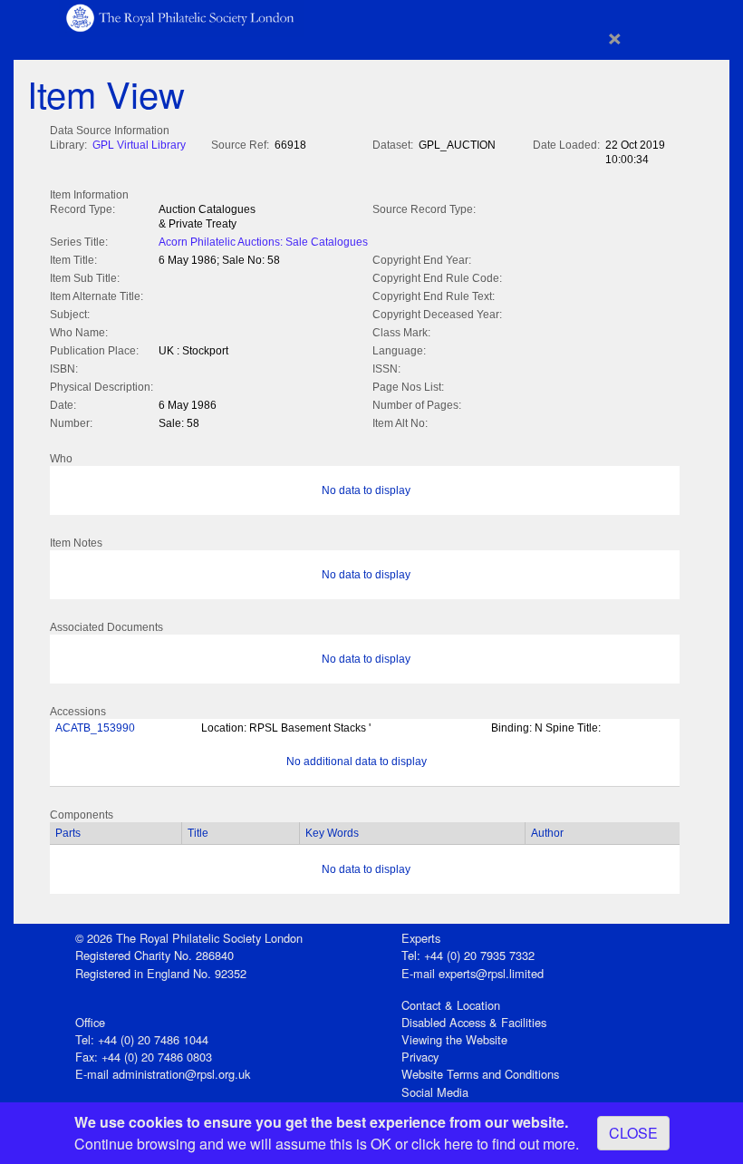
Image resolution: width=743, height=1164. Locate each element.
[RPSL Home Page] (181, 16)
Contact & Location (450, 1005)
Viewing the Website (454, 1039)
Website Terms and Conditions (480, 1073)
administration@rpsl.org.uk (181, 1073)
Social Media (434, 1092)
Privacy (420, 1056)
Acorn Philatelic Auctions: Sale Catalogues (263, 242)
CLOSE (633, 1132)
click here (442, 1143)
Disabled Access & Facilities (473, 1022)
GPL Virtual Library (139, 145)
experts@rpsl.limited (491, 973)
